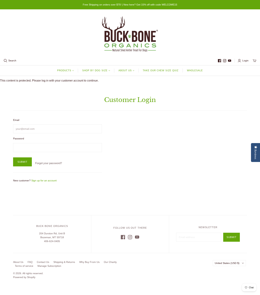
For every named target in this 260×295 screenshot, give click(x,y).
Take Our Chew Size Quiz (160, 70)
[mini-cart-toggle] (254, 61)
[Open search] (5, 60)
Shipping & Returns (64, 262)
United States (227, 263)
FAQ (30, 262)
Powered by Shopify (24, 277)
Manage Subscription (49, 265)
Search (12, 60)
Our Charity (110, 262)
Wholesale (195, 70)
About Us (18, 262)
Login (245, 60)
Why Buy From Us (89, 262)
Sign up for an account (44, 180)
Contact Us (43, 262)
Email (16, 120)
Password (18, 138)
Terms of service (24, 265)
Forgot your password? (48, 163)
